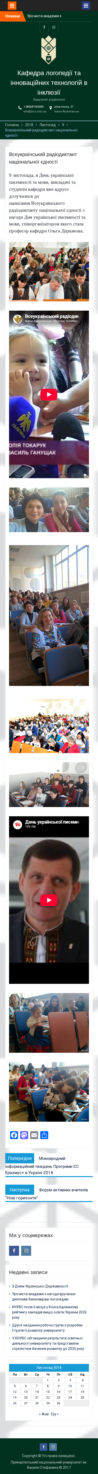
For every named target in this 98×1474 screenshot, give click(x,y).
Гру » (55, 1414)
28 (37, 1403)
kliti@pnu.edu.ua (35, 111)
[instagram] (53, 27)
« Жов (44, 1414)
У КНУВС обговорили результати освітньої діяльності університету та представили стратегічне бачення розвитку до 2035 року (48, 1343)
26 (15, 1403)
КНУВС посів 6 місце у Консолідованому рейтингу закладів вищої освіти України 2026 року (49, 1312)
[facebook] (44, 27)
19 (15, 1397)
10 (70, 1386)
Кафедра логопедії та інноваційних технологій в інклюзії (49, 82)
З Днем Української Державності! (40, 1286)
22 (48, 1397)
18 (82, 1392)
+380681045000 (33, 106)
